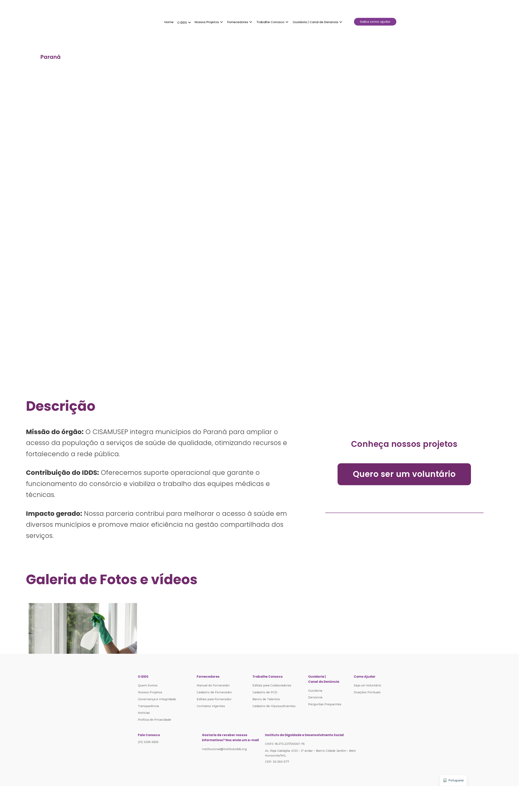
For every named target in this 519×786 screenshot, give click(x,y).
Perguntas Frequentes (324, 704)
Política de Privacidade (154, 719)
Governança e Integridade (157, 699)
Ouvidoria (315, 690)
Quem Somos (148, 685)
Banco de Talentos (266, 699)
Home (169, 22)
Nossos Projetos (207, 22)
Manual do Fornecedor (213, 685)
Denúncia (315, 697)
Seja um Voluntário (367, 685)
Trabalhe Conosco (270, 22)
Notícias (144, 713)
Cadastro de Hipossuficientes (274, 706)
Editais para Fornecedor (214, 699)
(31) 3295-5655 (148, 742)
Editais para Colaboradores (271, 685)
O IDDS (182, 22)
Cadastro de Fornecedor (214, 692)
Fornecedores (237, 22)
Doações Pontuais (367, 692)
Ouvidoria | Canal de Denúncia (315, 22)
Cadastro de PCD (264, 692)
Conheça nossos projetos (404, 444)
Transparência (148, 706)
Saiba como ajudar (375, 21)
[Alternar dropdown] (189, 22)
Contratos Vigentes (211, 706)
